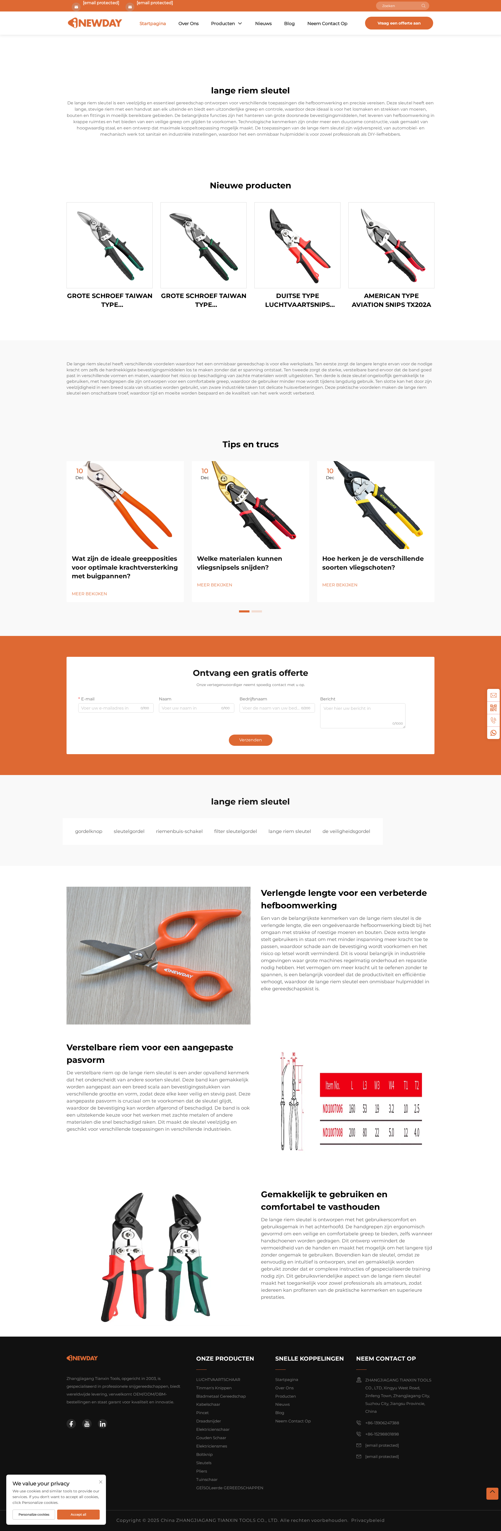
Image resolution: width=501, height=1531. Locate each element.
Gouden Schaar (211, 1437)
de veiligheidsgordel (346, 831)
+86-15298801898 (382, 1434)
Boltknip (204, 1454)
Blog (289, 23)
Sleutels (203, 1462)
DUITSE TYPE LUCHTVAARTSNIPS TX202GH (297, 300)
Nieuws (263, 23)
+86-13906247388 (382, 1422)
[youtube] (87, 1423)
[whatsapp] (493, 732)
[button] (244, 611)
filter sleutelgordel (235, 831)
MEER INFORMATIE (109, 245)
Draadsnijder (208, 1421)
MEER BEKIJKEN (89, 593)
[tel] (493, 720)
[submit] (423, 6)
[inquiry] (493, 695)
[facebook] (71, 1423)
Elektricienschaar (213, 1429)
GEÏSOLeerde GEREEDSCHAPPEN (229, 1487)
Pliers (201, 1471)
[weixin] (493, 707)
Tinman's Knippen (214, 1387)
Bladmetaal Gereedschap (221, 1396)
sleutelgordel (129, 831)
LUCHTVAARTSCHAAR (218, 1379)
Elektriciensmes (211, 1446)
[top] (492, 1494)
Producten (223, 23)
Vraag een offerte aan (399, 23)
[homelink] (82, 1357)
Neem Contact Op (327, 23)
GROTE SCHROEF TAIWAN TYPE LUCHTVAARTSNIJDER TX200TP (109, 300)
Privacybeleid (368, 1520)
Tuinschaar (207, 1479)
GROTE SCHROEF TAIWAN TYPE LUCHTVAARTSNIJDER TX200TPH (203, 300)
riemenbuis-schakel (179, 831)
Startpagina (153, 23)
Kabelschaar (208, 1404)
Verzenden (250, 739)
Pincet (202, 1412)
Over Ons (188, 23)
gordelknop (88, 831)
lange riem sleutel (290, 831)
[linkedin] (102, 1423)
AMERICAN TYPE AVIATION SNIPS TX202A (391, 300)
